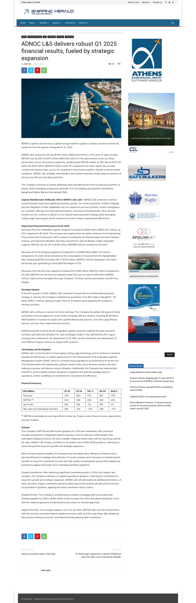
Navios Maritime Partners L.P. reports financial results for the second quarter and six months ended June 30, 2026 (150, 405)
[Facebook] (166, 2)
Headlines (51, 37)
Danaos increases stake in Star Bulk (38, 554)
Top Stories (69, 37)
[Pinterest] (37, 70)
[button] (172, 22)
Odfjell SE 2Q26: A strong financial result (148, 396)
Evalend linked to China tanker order (146, 372)
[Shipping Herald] (49, 12)
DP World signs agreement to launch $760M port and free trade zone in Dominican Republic (98, 555)
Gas (44, 37)
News (31, 32)
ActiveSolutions (67, 599)
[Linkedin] (169, 2)
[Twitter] (173, 2)
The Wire (60, 37)
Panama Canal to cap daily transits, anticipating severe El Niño (151, 388)
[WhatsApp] (44, 70)
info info (27, 64)
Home (23, 32)
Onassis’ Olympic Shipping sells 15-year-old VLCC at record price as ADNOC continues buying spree (152, 379)
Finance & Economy (44, 32)
